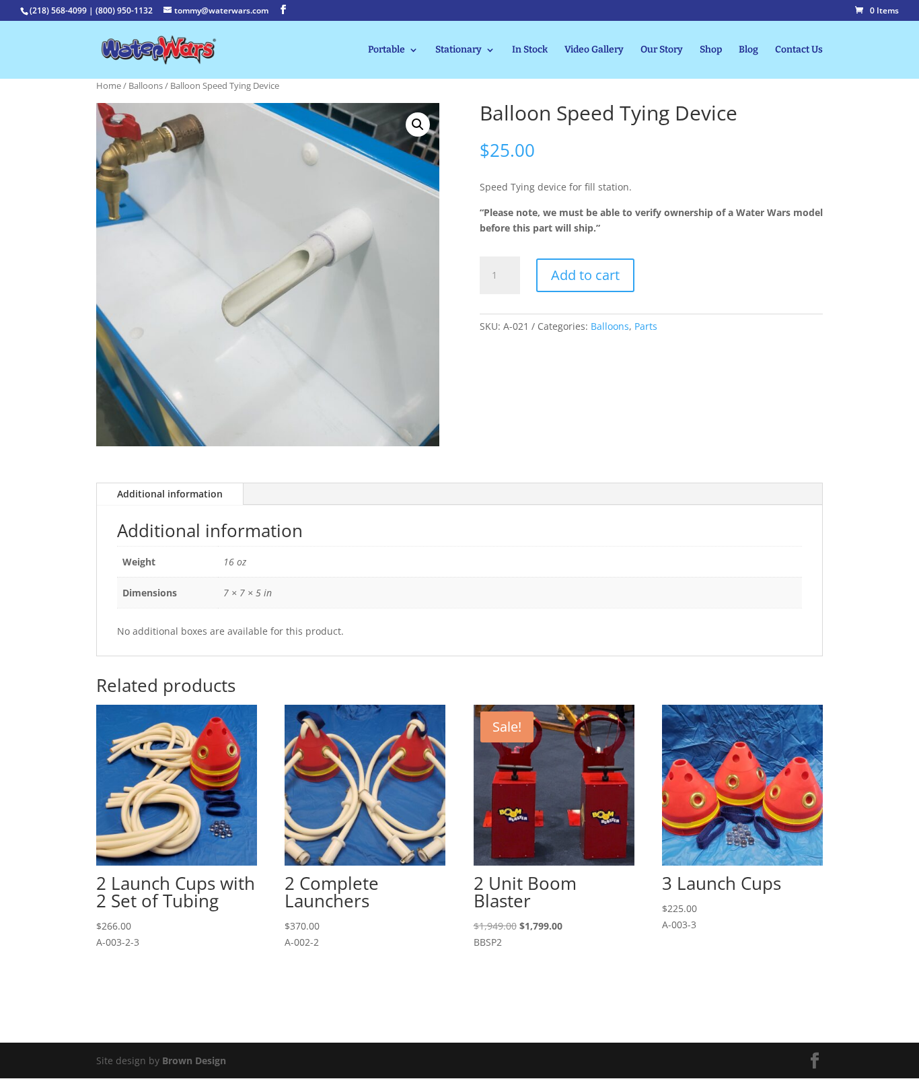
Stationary (458, 50)
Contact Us (799, 50)
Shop (711, 50)
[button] (418, 124)
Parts (645, 326)
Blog (748, 50)
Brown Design (194, 1060)
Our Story (661, 50)
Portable (386, 50)
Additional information (170, 493)
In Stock (530, 50)
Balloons (145, 85)
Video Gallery (594, 50)
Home (108, 85)
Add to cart (585, 275)
